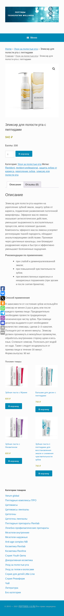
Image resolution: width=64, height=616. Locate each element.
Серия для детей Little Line (20, 574)
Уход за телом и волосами (19, 569)
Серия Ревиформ (15, 578)
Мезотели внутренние (17, 532)
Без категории (13, 592)
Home (8, 49)
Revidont (10, 167)
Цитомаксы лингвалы (17, 509)
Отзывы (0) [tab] (32, 184)
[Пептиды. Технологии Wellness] (32, 14)
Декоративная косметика (19, 560)
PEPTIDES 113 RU (27, 606)
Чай (7, 583)
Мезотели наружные (16, 537)
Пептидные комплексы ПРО (20, 500)
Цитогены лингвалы (16, 518)
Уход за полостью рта (26, 49)
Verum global (12, 495)
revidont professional (27, 167)
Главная (9, 55)
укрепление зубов (25, 171)
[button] (53, 68)
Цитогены (10, 514)
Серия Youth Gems (15, 555)
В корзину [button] (13, 406)
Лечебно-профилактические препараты (27, 528)
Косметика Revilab (15, 546)
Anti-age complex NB (16, 541)
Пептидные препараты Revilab (22, 523)
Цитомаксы (11, 505)
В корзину (24, 153)
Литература (11, 587)
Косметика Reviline (15, 551)
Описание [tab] (15, 184)
